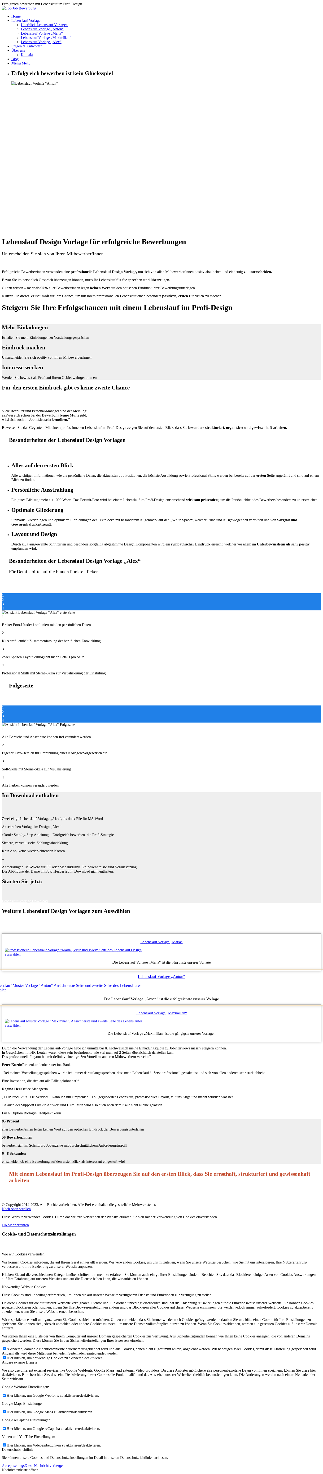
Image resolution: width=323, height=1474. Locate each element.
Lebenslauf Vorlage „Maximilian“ (46, 38)
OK (5, 1225)
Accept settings (13, 1466)
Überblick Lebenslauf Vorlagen (44, 25)
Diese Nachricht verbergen (45, 1466)
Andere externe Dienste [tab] (19, 1362)
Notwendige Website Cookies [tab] (24, 1287)
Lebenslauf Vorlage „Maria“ (42, 33)
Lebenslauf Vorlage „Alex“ (41, 42)
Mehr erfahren (18, 1225)
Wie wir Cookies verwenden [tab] (23, 1254)
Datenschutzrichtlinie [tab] (17, 1449)
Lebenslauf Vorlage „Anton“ (42, 29)
